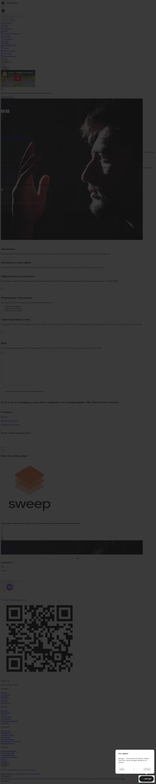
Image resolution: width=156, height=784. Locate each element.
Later (121, 769)
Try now (147, 769)
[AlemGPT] (146, 779)
